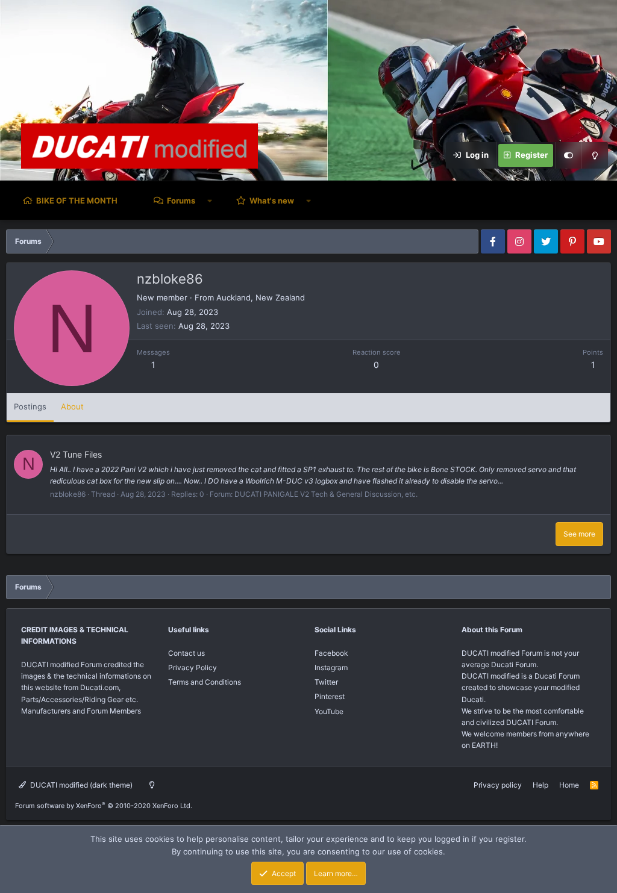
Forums (181, 200)
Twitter (326, 681)
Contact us (186, 653)
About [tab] (72, 406)
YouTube (329, 711)
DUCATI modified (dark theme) (80, 784)
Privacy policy (498, 784)
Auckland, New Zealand (260, 297)
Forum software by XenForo (103, 805)
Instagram (331, 667)
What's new (271, 200)
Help (540, 784)
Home (569, 784)
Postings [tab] (30, 406)
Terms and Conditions (204, 681)
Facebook (331, 653)
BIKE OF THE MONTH (76, 200)
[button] (209, 200)
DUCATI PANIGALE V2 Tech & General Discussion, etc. (326, 494)
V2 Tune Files (76, 454)
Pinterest (330, 696)
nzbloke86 (68, 494)
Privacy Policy (192, 667)
